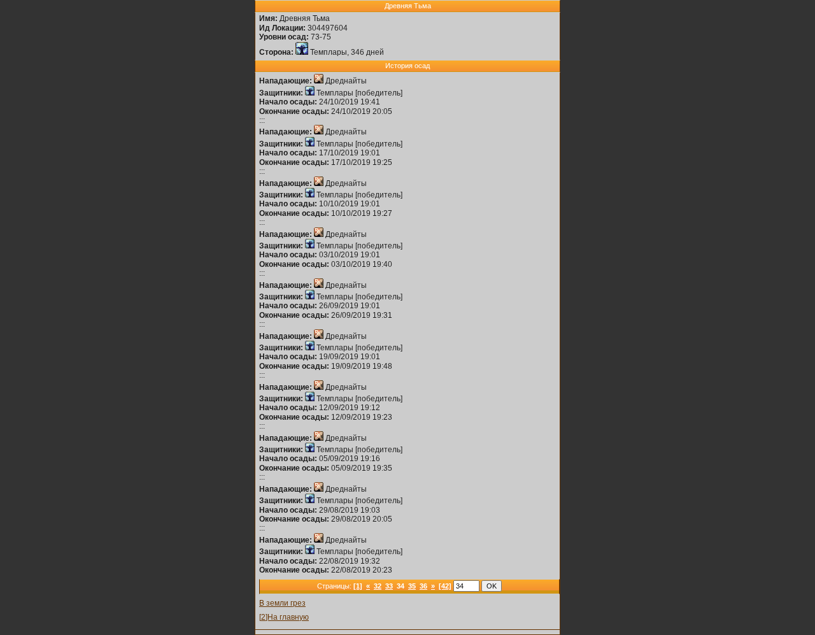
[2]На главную (284, 617)
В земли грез (282, 603)
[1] (357, 586)
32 (377, 586)
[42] (445, 586)
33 (389, 586)
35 (412, 586)
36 (423, 586)
